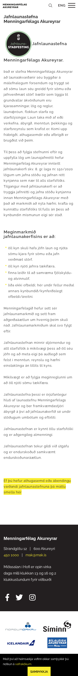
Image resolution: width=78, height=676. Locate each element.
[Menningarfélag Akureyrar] (15, 5)
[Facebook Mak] (7, 598)
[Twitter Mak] (19, 598)
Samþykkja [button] (39, 671)
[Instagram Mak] (32, 598)
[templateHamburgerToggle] (71, 5)
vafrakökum (23, 664)
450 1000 (11, 555)
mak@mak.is (36, 555)
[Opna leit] (50, 5)
